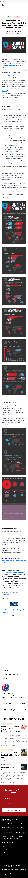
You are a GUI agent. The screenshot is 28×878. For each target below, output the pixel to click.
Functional (17, 16)
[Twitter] (4, 842)
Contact (4, 859)
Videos (22, 10)
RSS (25, 869)
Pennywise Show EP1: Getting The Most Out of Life (10, 755)
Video (3, 764)
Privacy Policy (4, 869)
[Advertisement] (14, 649)
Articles (11, 10)
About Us (4, 850)
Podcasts (16, 10)
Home (3, 846)
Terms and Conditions (19, 869)
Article (10, 16)
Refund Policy (11, 869)
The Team (5, 853)
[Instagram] (12, 842)
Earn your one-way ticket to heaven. (10, 838)
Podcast (4, 750)
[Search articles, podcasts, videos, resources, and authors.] (21, 5)
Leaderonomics (16, 31)
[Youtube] (9, 842)
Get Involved (5, 856)
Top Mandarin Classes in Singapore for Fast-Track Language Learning (10, 729)
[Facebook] (2, 842)
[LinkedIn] (7, 842)
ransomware (11, 65)
